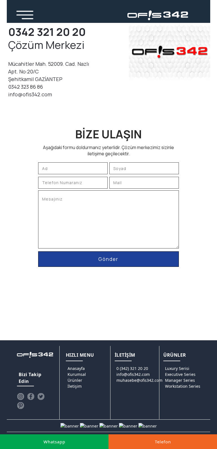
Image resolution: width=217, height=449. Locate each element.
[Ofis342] (157, 15)
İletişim (75, 386)
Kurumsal (77, 374)
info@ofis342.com (133, 374)
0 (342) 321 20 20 (132, 368)
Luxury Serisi (177, 368)
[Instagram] (20, 396)
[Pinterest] (20, 405)
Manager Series (180, 380)
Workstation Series (182, 386)
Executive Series (180, 374)
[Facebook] (31, 396)
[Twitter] (41, 396)
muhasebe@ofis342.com (139, 380)
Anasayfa (76, 368)
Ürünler (75, 380)
